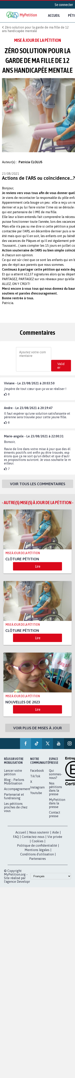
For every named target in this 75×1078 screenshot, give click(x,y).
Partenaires (37, 858)
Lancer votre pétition (13, 772)
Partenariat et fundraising (14, 796)
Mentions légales (37, 850)
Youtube (36, 793)
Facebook (37, 770)
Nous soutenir (39, 832)
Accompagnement (17, 789)
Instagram (37, 787)
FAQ (16, 836)
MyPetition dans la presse (57, 803)
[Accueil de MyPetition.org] (22, 15)
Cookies (37, 841)
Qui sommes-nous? (55, 774)
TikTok (35, 776)
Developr (23, 881)
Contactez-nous (33, 836)
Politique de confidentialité (37, 845)
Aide (55, 832)
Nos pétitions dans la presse (55, 789)
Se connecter (64, 4)
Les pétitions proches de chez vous (15, 807)
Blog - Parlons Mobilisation (14, 781)
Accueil (54, 15)
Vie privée (54, 836)
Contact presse (54, 814)
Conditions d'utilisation (37, 854)
